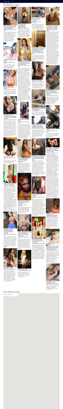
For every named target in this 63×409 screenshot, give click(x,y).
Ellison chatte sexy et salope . (9, 88)
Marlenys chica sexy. (37, 80)
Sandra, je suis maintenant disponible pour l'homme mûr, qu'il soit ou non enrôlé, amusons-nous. (38, 49)
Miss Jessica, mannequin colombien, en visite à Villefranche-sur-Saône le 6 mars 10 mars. (52, 149)
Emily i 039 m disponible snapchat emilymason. (10, 184)
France (7, 3)
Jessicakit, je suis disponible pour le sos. (51, 282)
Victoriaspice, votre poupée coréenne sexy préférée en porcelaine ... (38, 126)
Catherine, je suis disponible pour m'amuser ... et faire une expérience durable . (10, 116)
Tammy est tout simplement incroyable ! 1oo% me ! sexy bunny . (52, 215)
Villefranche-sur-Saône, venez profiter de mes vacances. (24, 202)
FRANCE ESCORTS (6, 1)
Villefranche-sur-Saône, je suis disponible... (38, 109)
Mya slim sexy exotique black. (23, 120)
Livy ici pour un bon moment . (37, 195)
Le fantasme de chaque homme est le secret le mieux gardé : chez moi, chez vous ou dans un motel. (52, 28)
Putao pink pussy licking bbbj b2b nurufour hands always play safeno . (52, 248)
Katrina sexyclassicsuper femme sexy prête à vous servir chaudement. (10, 27)
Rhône (10, 3)
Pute (4, 3)
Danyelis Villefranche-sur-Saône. (10, 60)
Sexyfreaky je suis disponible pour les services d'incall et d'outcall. (8, 231)
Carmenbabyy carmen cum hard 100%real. (23, 159)
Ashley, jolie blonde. (23, 269)
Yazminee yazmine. (8, 156)
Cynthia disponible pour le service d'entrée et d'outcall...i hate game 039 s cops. (24, 233)
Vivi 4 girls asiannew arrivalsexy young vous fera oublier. (37, 241)
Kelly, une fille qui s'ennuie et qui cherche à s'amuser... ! (38, 19)
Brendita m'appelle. (8, 268)
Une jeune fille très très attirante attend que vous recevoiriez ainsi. (24, 63)
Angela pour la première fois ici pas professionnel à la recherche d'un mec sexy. (38, 157)
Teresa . (48, 129)
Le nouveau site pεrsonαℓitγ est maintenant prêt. (22, 26)
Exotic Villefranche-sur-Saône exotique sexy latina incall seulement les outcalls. (52, 92)
